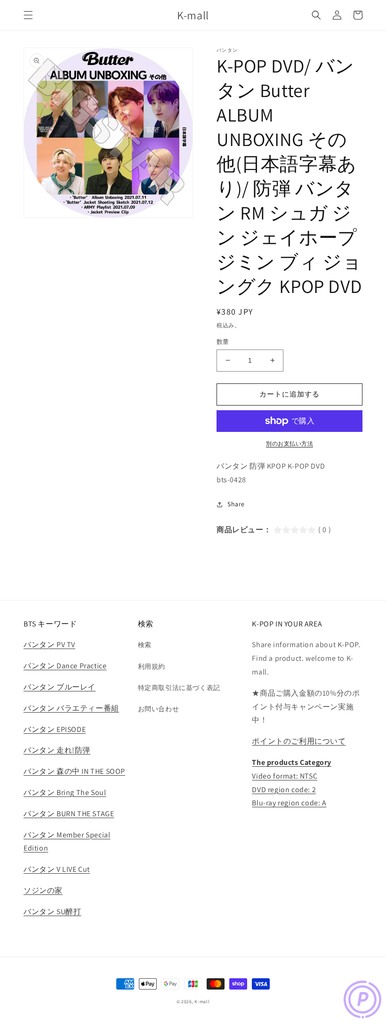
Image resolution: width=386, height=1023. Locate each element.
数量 (223, 342)
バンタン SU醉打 (52, 912)
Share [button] (236, 504)
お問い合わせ (158, 709)
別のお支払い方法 (289, 443)
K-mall (201, 1002)
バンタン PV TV (49, 645)
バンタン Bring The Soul (65, 792)
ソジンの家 (43, 890)
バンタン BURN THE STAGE (69, 814)
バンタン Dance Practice (65, 666)
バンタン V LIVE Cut (57, 869)
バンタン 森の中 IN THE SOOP (74, 771)
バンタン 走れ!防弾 (57, 750)
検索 (145, 645)
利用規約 (151, 666)
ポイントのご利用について (299, 741)
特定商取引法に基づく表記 (179, 687)
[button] (28, 15)
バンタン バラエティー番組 (71, 708)
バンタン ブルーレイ (60, 687)
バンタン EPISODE (55, 729)
